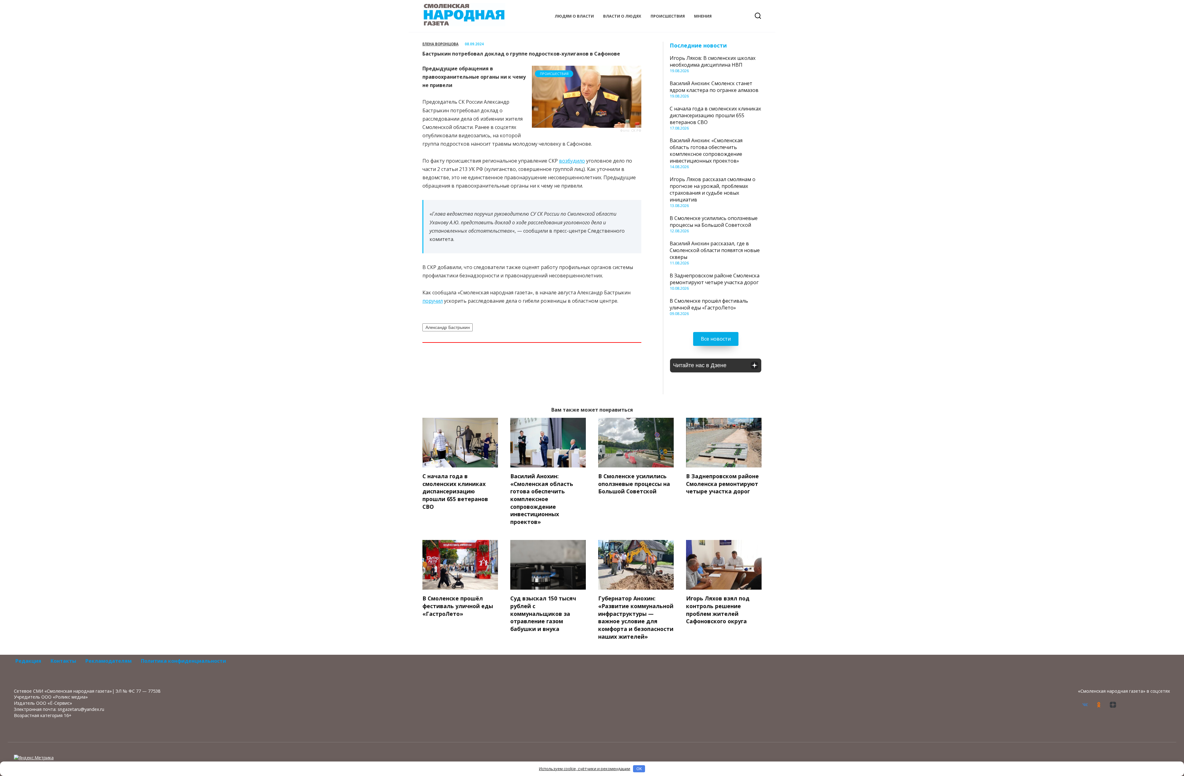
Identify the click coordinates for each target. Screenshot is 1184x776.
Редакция (28, 661)
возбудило (572, 160)
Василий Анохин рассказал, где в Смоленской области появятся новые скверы (715, 250)
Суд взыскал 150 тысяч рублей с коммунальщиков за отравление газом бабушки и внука (543, 614)
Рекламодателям (108, 661)
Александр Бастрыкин (448, 327)
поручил (432, 300)
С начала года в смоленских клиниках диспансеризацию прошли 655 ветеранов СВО (715, 115)
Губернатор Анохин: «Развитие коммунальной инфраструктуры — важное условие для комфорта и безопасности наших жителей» (635, 617)
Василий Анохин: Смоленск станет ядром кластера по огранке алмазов (714, 86)
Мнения (703, 16)
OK (639, 768)
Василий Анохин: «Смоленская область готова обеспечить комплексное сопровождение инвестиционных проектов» (706, 150)
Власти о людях (622, 16)
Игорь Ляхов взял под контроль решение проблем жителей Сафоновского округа (718, 610)
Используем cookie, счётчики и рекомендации (584, 768)
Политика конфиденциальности (183, 661)
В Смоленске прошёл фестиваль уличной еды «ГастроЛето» (709, 304)
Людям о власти (574, 16)
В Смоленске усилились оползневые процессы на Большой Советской (714, 221)
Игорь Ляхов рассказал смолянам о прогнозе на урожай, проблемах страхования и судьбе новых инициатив (712, 189)
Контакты (63, 661)
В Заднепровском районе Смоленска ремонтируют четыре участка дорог (714, 279)
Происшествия (668, 16)
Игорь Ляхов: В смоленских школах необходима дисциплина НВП (712, 61)
